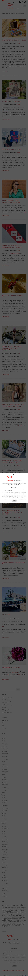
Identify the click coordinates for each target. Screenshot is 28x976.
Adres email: (14, 487)
